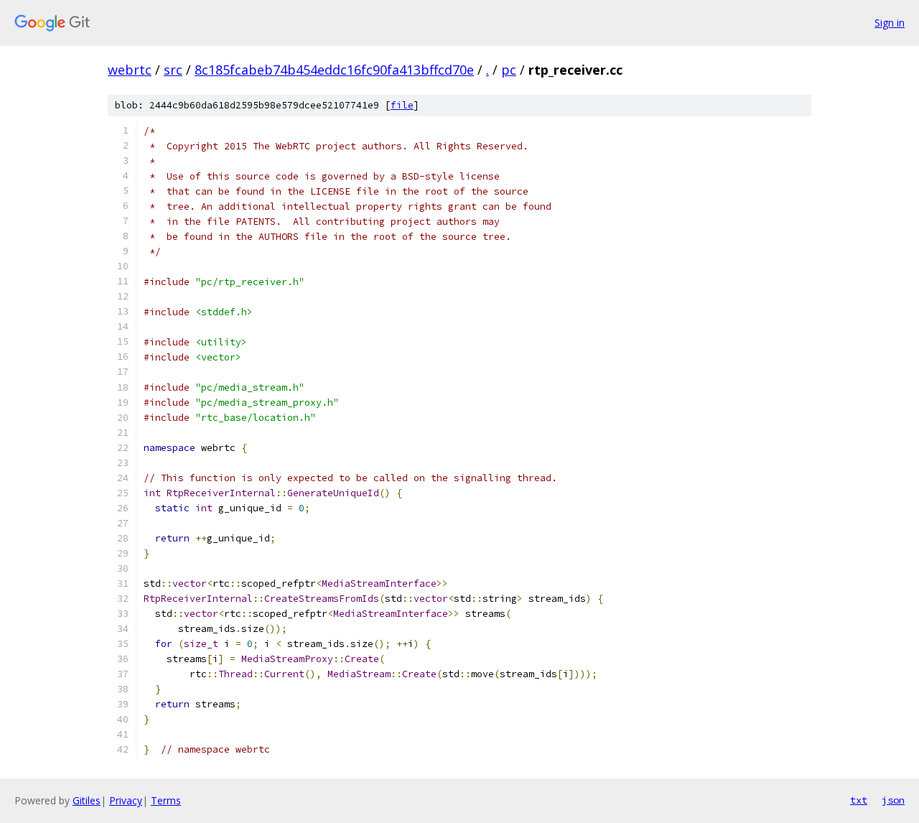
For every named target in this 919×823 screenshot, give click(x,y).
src (173, 69)
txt (858, 800)
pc (508, 69)
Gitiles (87, 800)
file (402, 105)
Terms (166, 800)
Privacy (125, 800)
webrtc (129, 69)
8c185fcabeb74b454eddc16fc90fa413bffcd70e (334, 69)
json (893, 800)
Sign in (889, 22)
